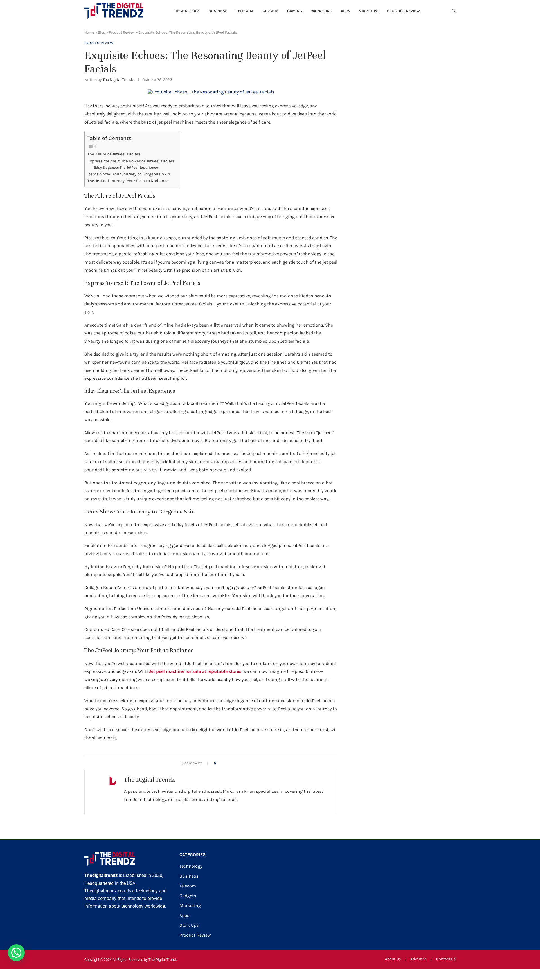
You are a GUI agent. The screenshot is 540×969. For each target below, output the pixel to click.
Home (89, 32)
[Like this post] (218, 763)
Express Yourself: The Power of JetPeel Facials (130, 161)
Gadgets (270, 10)
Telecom (244, 10)
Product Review (403, 10)
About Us (393, 959)
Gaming (294, 10)
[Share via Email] (243, 763)
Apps (345, 10)
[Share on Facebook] (225, 763)
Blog (101, 32)
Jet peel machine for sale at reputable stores (195, 671)
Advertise (418, 959)
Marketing (321, 10)
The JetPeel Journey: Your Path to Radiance (128, 180)
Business (218, 10)
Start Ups (369, 10)
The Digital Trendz (118, 79)
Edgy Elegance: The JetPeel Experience (126, 167)
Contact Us (446, 959)
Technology (187, 10)
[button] (16, 952)
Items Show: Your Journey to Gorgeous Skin (128, 174)
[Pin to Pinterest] (237, 763)
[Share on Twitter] (231, 763)
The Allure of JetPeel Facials (113, 154)
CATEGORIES (192, 854)
